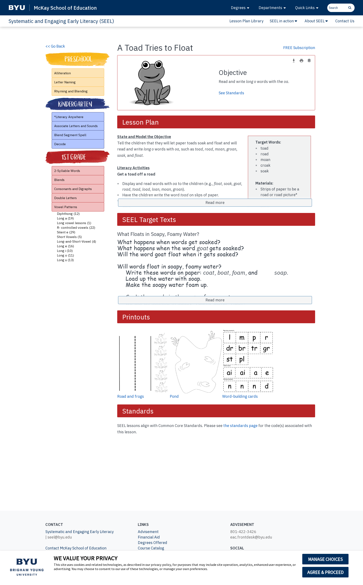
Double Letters (65, 198)
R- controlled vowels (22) (76, 227)
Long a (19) (65, 218)
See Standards (231, 92)
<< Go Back (55, 46)
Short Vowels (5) (69, 237)
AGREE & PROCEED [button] (325, 572)
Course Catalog (151, 548)
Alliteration (62, 73)
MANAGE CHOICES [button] (325, 559)
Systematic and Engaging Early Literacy (79, 531)
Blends (59, 180)
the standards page (240, 425)
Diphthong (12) (68, 213)
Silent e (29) (66, 232)
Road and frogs (130, 396)
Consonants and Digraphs (73, 189)
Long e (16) (65, 246)
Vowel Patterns (65, 207)
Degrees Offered (152, 542)
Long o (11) (65, 255)
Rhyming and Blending (71, 91)
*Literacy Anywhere (68, 117)
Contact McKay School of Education (76, 548)
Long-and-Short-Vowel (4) (76, 241)
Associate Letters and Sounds (76, 126)
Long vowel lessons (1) (74, 223)
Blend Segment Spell (70, 135)
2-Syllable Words (67, 171)
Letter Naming (65, 82)
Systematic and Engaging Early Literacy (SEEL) (61, 21)
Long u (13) (65, 260)
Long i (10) (65, 251)
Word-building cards (240, 396)
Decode (60, 144)
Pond (174, 396)
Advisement (148, 531)
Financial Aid (149, 537)
